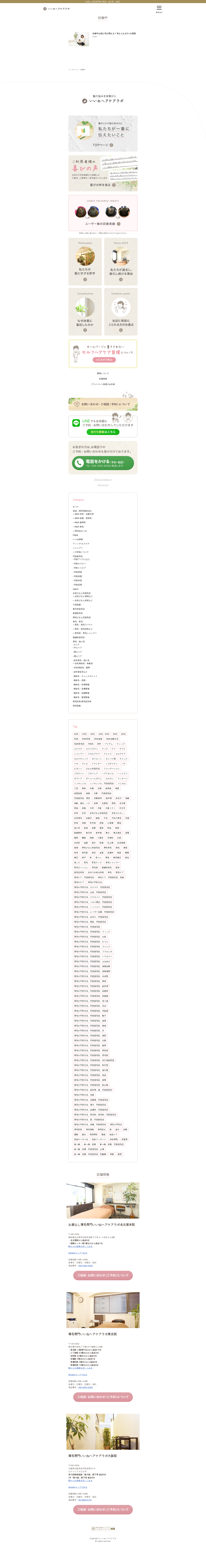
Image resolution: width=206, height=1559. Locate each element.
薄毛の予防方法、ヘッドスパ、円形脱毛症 (93, 906)
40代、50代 (104, 734)
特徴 (102, 842)
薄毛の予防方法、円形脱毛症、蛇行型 (91, 1065)
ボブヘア (78, 778)
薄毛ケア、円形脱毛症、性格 (111, 877)
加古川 (119, 798)
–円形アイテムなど (81, 559)
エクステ (78, 748)
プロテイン (79, 773)
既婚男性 (78, 832)
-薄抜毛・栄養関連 (81, 688)
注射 (119, 837)
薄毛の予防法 (116, 1124)
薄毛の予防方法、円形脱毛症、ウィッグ (92, 931)
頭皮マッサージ (99, 1139)
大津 (92, 808)
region (76, 589)
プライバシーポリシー (103, 479)
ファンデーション (112, 768)
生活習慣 (121, 842)
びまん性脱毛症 (93, 768)
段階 (92, 837)
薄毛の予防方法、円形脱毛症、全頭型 (91, 976)
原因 (114, 803)
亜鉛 (84, 788)
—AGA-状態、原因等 (82, 518)
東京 (108, 832)
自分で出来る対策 (96, 872)
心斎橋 (110, 822)
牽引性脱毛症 (79, 609)
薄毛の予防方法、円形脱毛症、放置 (90, 1020)
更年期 (99, 832)
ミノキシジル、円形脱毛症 (102, 783)
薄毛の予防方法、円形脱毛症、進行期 (91, 1070)
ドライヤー (97, 763)
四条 (76, 808)
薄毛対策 (78, 1129)
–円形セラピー (79, 563)
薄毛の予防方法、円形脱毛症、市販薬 (91, 1010)
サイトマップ (103, 485)
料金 (109, 827)
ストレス (108, 753)
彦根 (102, 822)
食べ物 (77, 1144)
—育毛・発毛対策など (83, 628)
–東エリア (77, 651)
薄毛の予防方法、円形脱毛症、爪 (89, 1030)
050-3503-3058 (85, 1265)
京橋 (92, 788)
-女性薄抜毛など (80, 671)
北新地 (105, 803)
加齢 (127, 798)
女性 (84, 813)
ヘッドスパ (123, 773)
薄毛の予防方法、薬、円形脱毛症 (89, 1119)
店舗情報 (103, 378)
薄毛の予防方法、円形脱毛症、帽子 (90, 1015)
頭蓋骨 (125, 1139)
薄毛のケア (79, 882)
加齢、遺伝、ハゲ (82, 803)
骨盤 (112, 1154)
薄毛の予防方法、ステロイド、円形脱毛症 (93, 897)
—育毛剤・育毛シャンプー (85, 633)
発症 (94, 852)
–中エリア (77, 647)
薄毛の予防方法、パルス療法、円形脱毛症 (93, 902)
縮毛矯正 (117, 857)
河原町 (110, 837)
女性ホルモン (118, 813)
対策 (76, 822)
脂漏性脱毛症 (79, 637)
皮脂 (102, 852)
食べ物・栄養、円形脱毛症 (112, 1144)
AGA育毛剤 (79, 743)
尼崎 (84, 822)
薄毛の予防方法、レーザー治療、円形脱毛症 (94, 911)
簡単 (107, 857)
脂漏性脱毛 (107, 867)
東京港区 (117, 832)
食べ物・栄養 (90, 1144)
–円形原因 (77, 572)
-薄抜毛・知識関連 (81, 693)
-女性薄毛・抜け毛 (81, 660)
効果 (96, 803)
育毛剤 (95, 867)
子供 (106, 818)
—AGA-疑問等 (79, 522)
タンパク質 (111, 758)
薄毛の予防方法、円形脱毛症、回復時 (91, 991)
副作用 (109, 798)
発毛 (76, 852)
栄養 (127, 832)
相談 (119, 852)
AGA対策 (86, 738)
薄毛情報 (77, 705)
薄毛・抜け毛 (79, 641)
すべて (76, 506)
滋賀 (86, 842)
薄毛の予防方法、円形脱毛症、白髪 (90, 1040)
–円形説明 (77, 584)
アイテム (109, 743)
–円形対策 (77, 580)
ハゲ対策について (81, 552)
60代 (123, 734)
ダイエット (97, 758)
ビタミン (78, 768)
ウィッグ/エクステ (81, 543)
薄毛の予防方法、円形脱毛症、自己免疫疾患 (94, 1060)
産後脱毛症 (78, 613)
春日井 (89, 832)
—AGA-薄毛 (78, 526)
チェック (124, 758)
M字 (99, 743)
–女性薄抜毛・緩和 (81, 667)
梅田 (76, 837)
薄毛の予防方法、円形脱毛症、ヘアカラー (93, 956)
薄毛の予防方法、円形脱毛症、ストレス (92, 946)
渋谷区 (77, 842)
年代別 (93, 822)
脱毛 (118, 867)
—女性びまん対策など (83, 600)
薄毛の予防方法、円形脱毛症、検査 (90, 1025)
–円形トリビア (79, 567)
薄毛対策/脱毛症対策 (82, 701)
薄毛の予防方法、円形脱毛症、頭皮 (90, 1075)
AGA (76, 738)
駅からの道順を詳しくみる (80, 1246)
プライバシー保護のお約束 (103, 384)
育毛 (86, 862)
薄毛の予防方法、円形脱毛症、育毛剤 (91, 1055)
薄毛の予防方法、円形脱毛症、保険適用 (92, 971)
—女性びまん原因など (83, 596)
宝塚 (127, 818)
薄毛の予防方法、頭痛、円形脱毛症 (90, 1124)
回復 (84, 808)
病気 (118, 847)
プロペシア (93, 773)
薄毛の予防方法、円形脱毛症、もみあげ (92, 961)
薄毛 (110, 872)
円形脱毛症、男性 (82, 798)
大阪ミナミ (110, 808)
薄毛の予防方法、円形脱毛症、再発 (90, 981)
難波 (104, 1134)
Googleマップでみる (77, 1253)
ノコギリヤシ (112, 763)
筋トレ (99, 857)
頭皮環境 (114, 1139)
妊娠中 (89, 818)
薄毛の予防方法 (95, 882)
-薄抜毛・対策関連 (81, 684)
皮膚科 (110, 852)
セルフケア (121, 753)
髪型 (120, 1154)
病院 (125, 847)
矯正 (76, 857)
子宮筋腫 (77, 604)
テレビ (85, 763)
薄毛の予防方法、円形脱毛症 (87, 926)
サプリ (122, 748)
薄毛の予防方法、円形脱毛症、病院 (90, 1035)
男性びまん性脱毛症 (82, 617)
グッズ (105, 748)
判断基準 (98, 798)
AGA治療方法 (112, 738)
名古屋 (122, 803)
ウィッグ (121, 743)
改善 (86, 827)
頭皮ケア (113, 1134)
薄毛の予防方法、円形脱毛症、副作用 (91, 986)
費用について (103, 373)
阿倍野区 (94, 1134)
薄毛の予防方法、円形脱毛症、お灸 (90, 936)
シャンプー (78, 547)
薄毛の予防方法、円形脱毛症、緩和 (90, 1045)
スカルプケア (94, 753)
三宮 (76, 788)
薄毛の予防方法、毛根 (84, 1094)
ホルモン (110, 778)
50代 (115, 734)
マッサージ (123, 778)
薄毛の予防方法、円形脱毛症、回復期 (91, 996)
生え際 (110, 842)
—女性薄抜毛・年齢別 (83, 663)
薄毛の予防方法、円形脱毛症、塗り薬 (91, 1001)
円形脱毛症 (78, 556)
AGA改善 (98, 738)
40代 (92, 734)
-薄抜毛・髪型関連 (81, 697)
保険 (88, 793)
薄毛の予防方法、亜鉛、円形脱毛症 (90, 921)
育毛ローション (81, 867)
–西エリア (77, 656)
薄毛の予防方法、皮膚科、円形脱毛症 (91, 1109)
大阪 (100, 808)
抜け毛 (77, 827)
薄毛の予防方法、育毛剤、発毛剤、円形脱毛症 (95, 1114)
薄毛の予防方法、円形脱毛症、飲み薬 (91, 1085)
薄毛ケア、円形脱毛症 (84, 877)
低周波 (108, 788)
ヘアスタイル (108, 773)
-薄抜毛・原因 (79, 680)
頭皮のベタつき (81, 1139)
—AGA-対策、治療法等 (83, 514)
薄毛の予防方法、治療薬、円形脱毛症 (91, 1099)
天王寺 (122, 808)
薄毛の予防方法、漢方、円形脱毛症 (90, 1104)
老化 (127, 857)
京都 (100, 788)
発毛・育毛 (78, 621)
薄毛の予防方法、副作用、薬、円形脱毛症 (93, 1089)
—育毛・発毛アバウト (83, 624)
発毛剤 (85, 852)
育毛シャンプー (113, 862)
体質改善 (78, 793)
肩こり (77, 862)
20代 (76, 734)
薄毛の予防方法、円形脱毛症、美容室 (91, 1050)
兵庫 (96, 793)
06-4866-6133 (85, 1499)
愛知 (119, 822)
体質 (117, 788)
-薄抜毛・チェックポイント (85, 676)
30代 (84, 734)
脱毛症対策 (79, 872)
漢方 (94, 842)
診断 (125, 1129)
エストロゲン (92, 748)
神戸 (84, 857)
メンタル (122, 783)
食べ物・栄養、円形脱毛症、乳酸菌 (90, 1154)
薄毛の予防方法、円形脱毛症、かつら (91, 941)
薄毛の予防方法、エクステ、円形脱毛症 (92, 887)
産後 (76, 847)
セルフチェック (81, 758)
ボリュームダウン (94, 778)
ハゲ (123, 763)
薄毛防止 (102, 1129)
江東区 (101, 837)
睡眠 (127, 852)
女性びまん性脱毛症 (82, 593)
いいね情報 (78, 539)
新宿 (117, 827)
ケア (114, 748)
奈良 (76, 813)
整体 (102, 827)
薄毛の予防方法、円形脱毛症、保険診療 (92, 966)
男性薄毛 (108, 847)
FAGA (75, 535)
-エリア (76, 644)
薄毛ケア (120, 872)
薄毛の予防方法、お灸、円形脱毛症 (90, 892)
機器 (84, 837)
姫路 (98, 818)
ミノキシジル (80, 783)
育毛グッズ (97, 862)
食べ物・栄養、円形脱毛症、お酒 (89, 1149)
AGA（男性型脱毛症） (83, 510)
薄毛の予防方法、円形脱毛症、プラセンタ (93, 951)
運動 (76, 1134)
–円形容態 (77, 576)
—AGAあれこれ (80, 530)
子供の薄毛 (116, 818)
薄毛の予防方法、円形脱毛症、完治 (90, 1005)
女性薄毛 (78, 818)
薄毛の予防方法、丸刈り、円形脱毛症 (91, 916)
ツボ (76, 763)
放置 (94, 827)
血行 (117, 1129)
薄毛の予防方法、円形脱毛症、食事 (90, 1080)
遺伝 (84, 1134)
